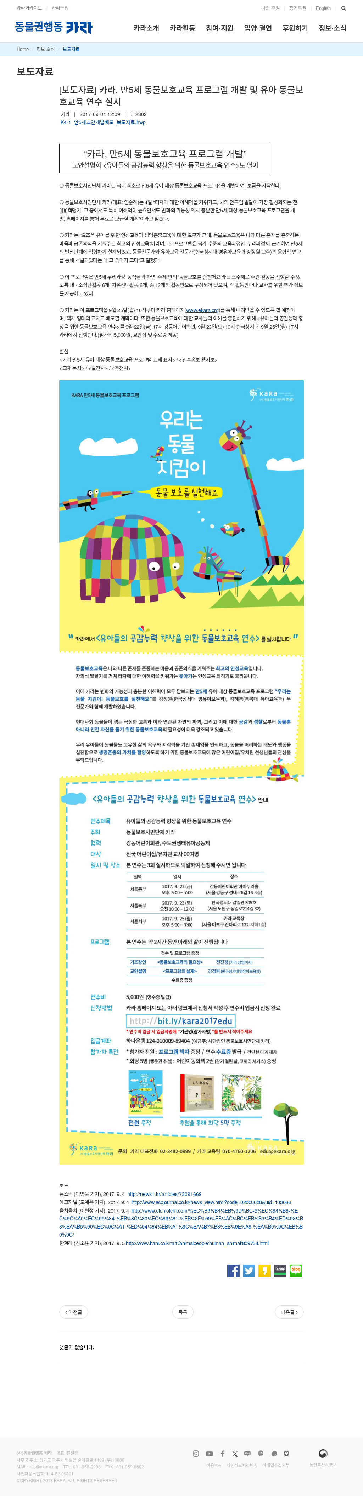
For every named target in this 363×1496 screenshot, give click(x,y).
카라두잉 (60, 7)
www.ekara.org (202, 309)
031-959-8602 (130, 1466)
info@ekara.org (43, 1466)
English (323, 8)
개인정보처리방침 (242, 1465)
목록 (183, 1312)
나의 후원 (270, 8)
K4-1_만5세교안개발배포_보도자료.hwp (103, 122)
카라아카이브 (29, 7)
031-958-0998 (87, 1466)
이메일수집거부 (276, 1465)
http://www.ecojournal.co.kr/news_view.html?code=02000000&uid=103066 (211, 1202)
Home (23, 49)
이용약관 (214, 1465)
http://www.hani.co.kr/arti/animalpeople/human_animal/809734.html (197, 1243)
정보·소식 (46, 49)
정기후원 (297, 8)
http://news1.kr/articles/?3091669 (164, 1193)
